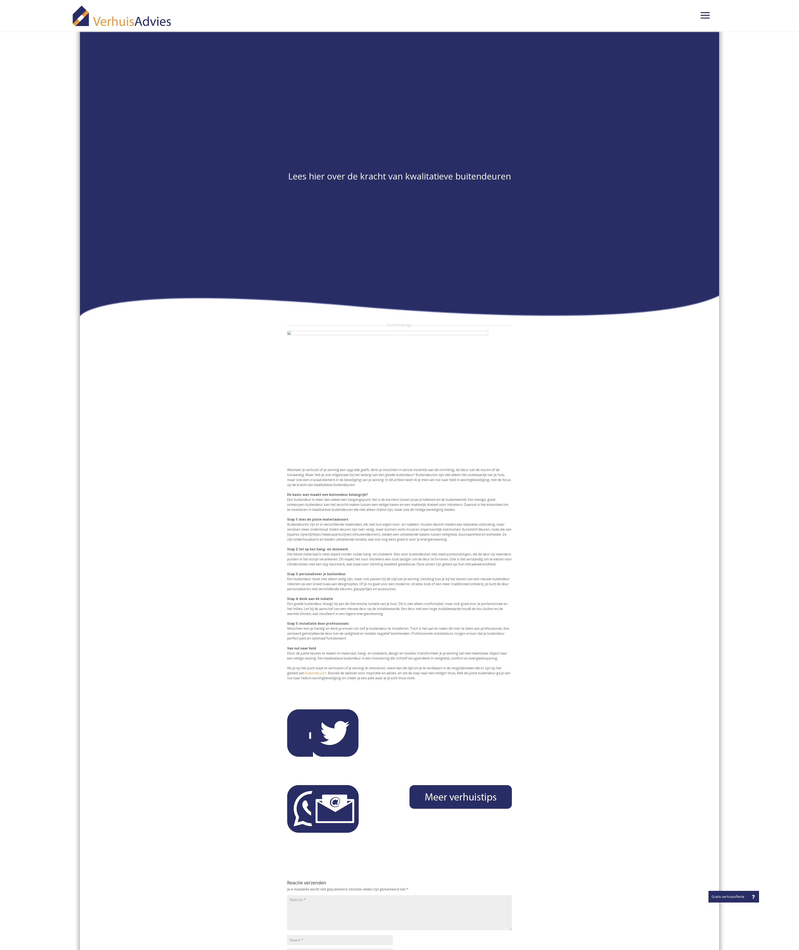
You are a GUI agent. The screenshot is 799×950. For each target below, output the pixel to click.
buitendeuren (315, 673)
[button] (753, 897)
